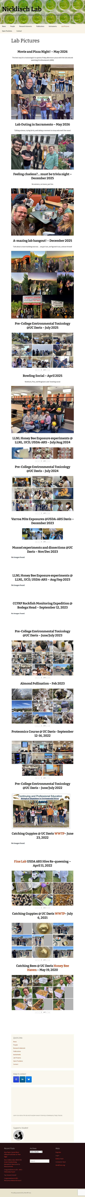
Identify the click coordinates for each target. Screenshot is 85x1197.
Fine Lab (20, 861)
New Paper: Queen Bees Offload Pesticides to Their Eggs (12, 1154)
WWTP (59, 833)
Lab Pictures (65, 26)
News (4, 26)
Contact (19, 31)
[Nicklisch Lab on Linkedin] (22, 1079)
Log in (57, 1155)
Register (58, 1152)
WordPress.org (60, 1165)
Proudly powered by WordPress (21, 1193)
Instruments (53, 26)
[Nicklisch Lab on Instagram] (16, 1079)
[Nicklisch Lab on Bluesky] (29, 1079)
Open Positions (7, 31)
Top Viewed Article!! (10, 1175)
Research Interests (25, 26)
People (12, 26)
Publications (40, 26)
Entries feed (59, 1159)
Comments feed (61, 1162)
